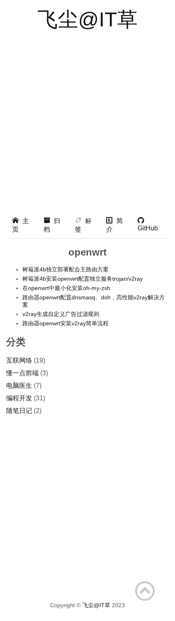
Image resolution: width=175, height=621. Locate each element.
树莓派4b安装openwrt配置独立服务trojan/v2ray (82, 278)
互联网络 (19, 360)
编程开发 (19, 398)
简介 (114, 225)
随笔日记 (19, 410)
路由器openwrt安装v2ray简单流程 (65, 323)
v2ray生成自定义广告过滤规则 (60, 314)
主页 (20, 225)
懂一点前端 (22, 373)
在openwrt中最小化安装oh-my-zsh (66, 288)
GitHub (148, 228)
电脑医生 (19, 385)
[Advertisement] (87, 120)
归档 (52, 225)
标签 (83, 225)
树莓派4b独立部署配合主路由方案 (65, 269)
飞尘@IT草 (87, 19)
